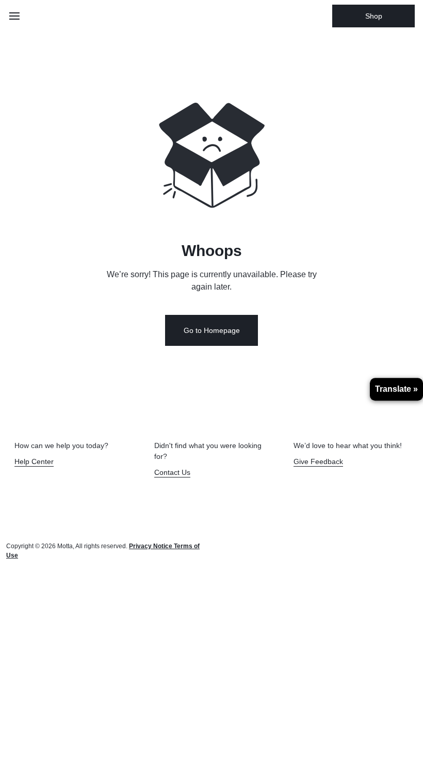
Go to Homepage (212, 330)
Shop (373, 16)
